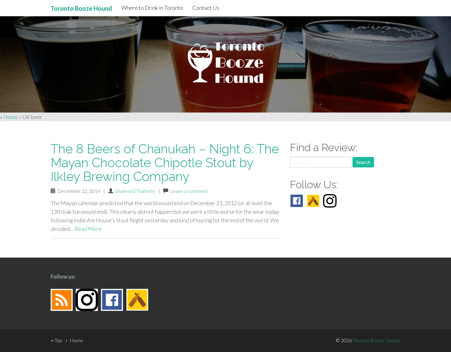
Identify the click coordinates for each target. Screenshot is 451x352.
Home (10, 116)
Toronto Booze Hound (376, 340)
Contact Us (205, 7)
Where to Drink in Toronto (152, 7)
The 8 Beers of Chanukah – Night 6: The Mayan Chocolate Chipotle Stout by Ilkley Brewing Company (165, 162)
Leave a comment (189, 191)
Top (58, 340)
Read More (88, 228)
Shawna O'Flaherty (135, 191)
